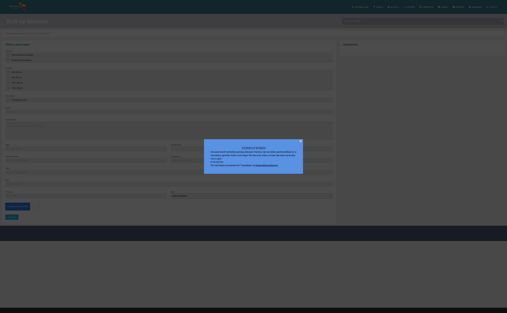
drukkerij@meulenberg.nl (266, 165)
